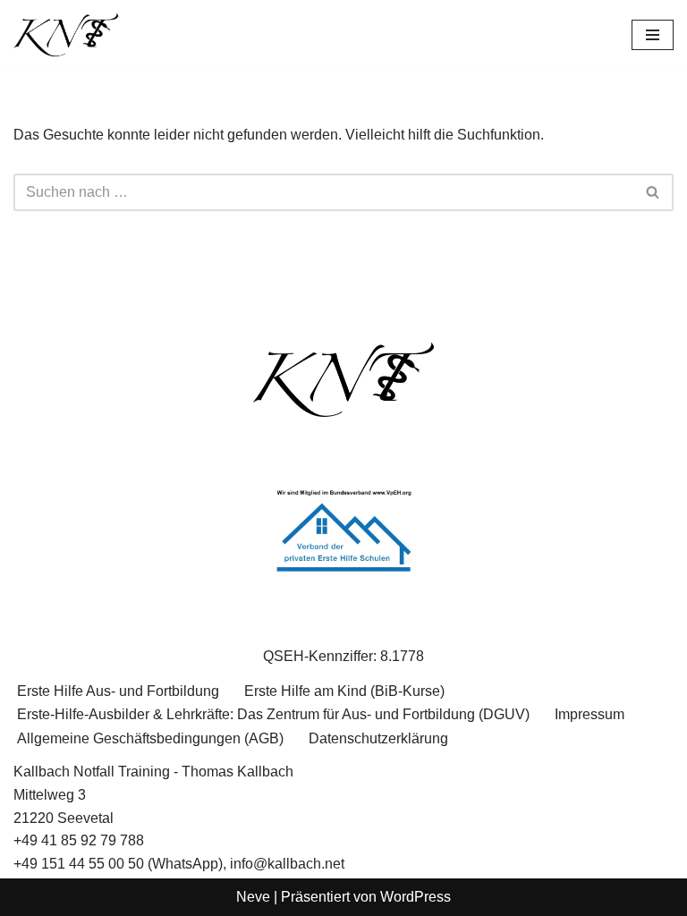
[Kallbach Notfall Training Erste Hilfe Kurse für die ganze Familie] (67, 35)
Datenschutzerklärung (378, 738)
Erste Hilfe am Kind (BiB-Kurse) (344, 691)
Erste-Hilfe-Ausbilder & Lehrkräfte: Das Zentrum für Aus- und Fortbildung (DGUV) (273, 714)
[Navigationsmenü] (653, 35)
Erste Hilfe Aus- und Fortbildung (118, 691)
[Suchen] (653, 192)
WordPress (415, 896)
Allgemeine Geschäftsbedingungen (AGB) (150, 738)
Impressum (589, 714)
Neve (253, 896)
